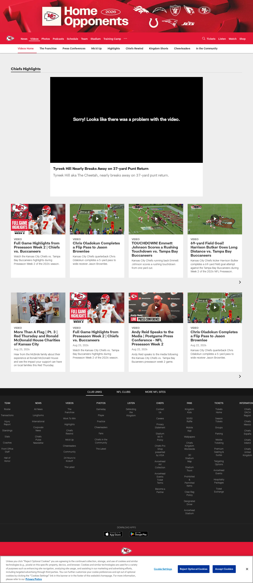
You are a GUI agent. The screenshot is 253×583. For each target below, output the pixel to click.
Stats (7, 436)
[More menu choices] (125, 38)
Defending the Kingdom (131, 412)
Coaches (7, 442)
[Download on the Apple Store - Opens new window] (113, 534)
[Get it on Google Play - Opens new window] (138, 535)
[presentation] (240, 283)
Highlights (69, 424)
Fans (101, 433)
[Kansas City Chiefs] (126, 551)
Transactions (7, 415)
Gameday (101, 409)
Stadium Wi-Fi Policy (160, 436)
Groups (219, 427)
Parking (219, 433)
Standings (7, 430)
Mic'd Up (69, 439)
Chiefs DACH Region (247, 412)
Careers (160, 418)
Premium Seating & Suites (219, 451)
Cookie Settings (163, 568)
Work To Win (69, 418)
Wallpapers (189, 436)
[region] (126, 569)
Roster (7, 409)
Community (70, 451)
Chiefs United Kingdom (247, 452)
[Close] (247, 569)
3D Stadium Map (189, 458)
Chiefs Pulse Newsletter (38, 439)
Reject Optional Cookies (193, 568)
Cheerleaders (69, 445)
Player (101, 415)
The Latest (69, 467)
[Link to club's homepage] (10, 38)
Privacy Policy (34, 579)
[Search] (203, 38)
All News (38, 409)
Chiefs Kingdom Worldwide (189, 445)
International (38, 421)
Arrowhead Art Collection (160, 464)
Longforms (38, 415)
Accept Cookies (224, 568)
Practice (101, 421)
